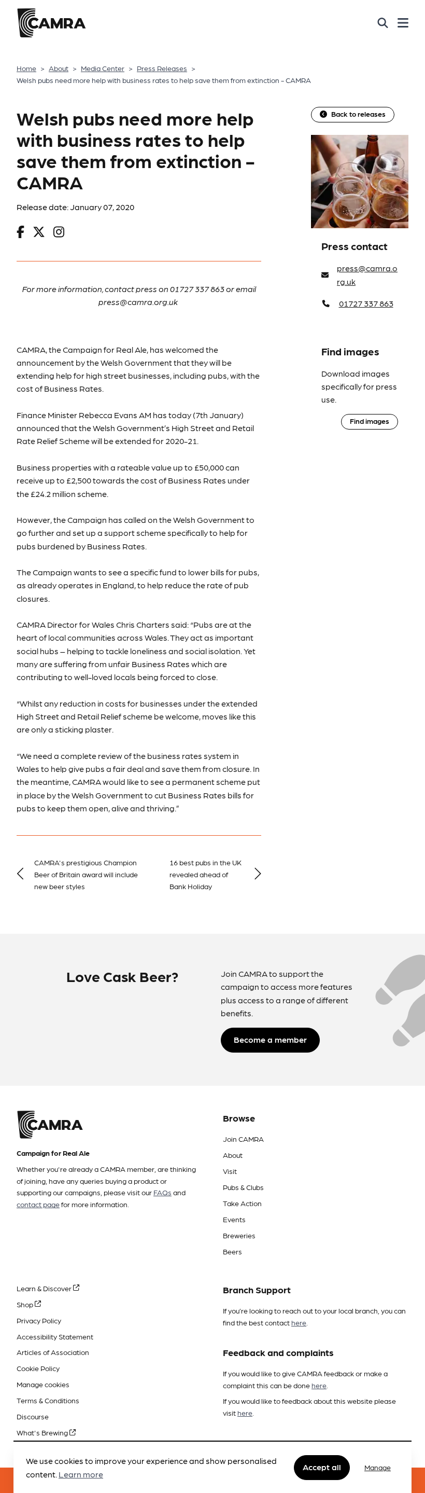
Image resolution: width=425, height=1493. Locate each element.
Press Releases (162, 68)
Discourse (33, 1416)
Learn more (81, 1474)
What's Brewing (43, 1432)
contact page (38, 1204)
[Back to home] (51, 22)
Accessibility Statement (55, 1336)
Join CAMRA (243, 1139)
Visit (230, 1171)
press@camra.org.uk (367, 274)
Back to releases (358, 113)
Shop (26, 1304)
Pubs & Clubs (243, 1187)
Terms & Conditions (48, 1400)
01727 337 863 (366, 303)
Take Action (242, 1203)
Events (234, 1219)
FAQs (162, 1192)
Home (26, 68)
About (58, 68)
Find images (369, 421)
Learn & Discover (45, 1288)
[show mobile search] (382, 22)
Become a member (270, 1039)
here (298, 1322)
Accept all (322, 1467)
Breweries (239, 1235)
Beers (232, 1251)
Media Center (102, 68)
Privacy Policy (39, 1320)
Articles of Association (53, 1352)
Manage (377, 1467)
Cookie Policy (38, 1368)
